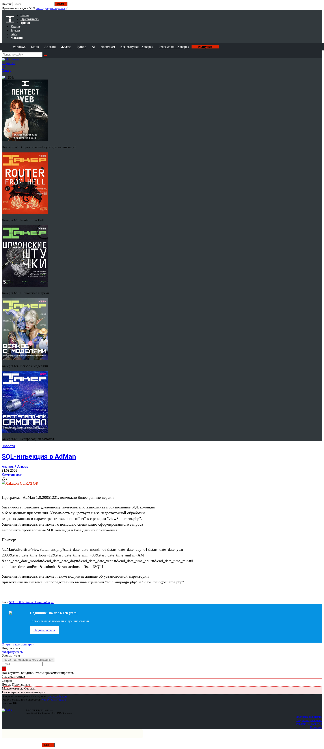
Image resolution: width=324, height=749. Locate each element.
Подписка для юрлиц (309, 720)
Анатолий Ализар (15, 467)
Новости (8, 446)
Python (81, 46)
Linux (35, 46)
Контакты (316, 727)
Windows (19, 46)
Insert (48, 745)
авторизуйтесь (12, 652)
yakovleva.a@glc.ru (54, 699)
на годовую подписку (51, 8)
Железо (66, 46)
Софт (50, 602)
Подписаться (44, 630)
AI (93, 46)
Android (50, 46)
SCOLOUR (16, 602)
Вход (319, 6)
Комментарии (12, 474)
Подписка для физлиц (309, 716)
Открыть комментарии (18, 644)
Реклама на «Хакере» (174, 46)
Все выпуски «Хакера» (136, 46)
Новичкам (108, 46)
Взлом (29, 602)
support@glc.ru (57, 696)
